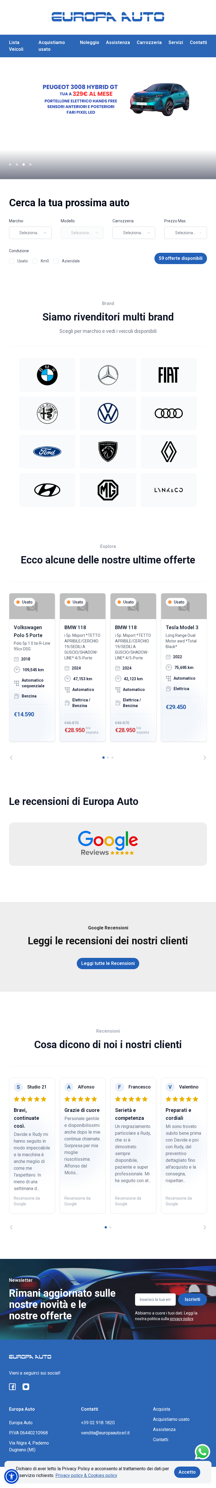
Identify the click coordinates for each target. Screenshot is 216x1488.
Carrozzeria (149, 42)
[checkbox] (11, 261)
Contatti (198, 42)
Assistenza (118, 42)
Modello (68, 221)
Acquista (161, 1409)
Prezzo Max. (175, 221)
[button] (11, 1476)
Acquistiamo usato (52, 46)
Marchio (16, 221)
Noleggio (89, 42)
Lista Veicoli (16, 46)
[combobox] (30, 233)
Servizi (175, 42)
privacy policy (181, 1318)
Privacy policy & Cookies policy (86, 1475)
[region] (108, 676)
